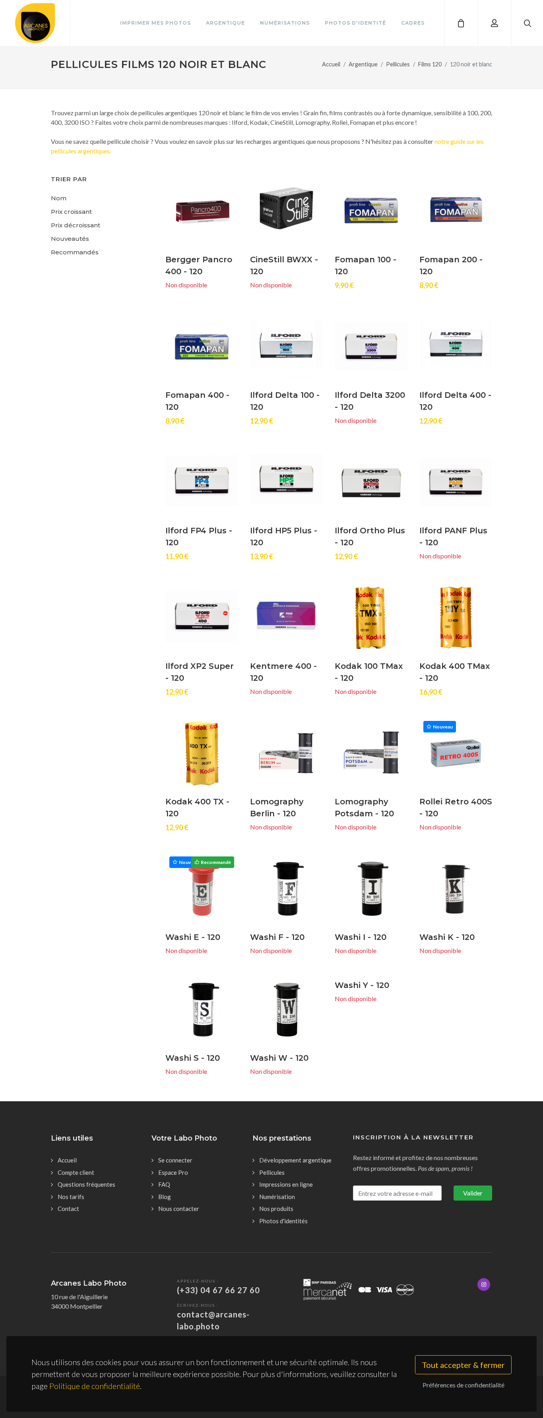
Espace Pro (173, 1172)
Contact (68, 1208)
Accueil (331, 64)
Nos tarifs (71, 1196)
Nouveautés (70, 238)
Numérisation (277, 1196)
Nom (58, 198)
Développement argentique (295, 1160)
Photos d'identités (283, 1220)
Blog (164, 1196)
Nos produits (276, 1208)
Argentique (363, 64)
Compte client (76, 1172)
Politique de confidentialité (94, 1386)
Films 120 (430, 64)
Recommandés (75, 252)
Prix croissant (71, 211)
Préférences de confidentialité (463, 1385)
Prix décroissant (75, 225)
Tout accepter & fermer (463, 1365)
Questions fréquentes (86, 1184)
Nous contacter (178, 1208)
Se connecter (175, 1160)
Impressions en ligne (286, 1184)
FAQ (164, 1184)
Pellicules (398, 64)
